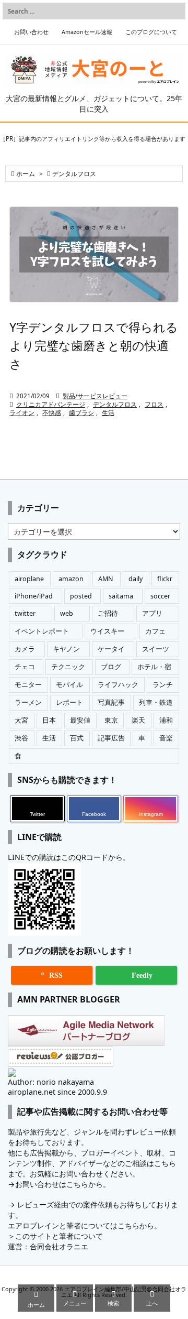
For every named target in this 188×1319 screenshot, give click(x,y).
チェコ (25, 666)
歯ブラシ (81, 413)
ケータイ (111, 649)
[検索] (175, 11)
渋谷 (21, 738)
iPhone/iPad (34, 596)
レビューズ (35, 1204)
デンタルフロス (115, 404)
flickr (164, 578)
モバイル (69, 684)
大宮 (21, 720)
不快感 (51, 413)
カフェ (155, 631)
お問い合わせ (31, 32)
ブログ (111, 666)
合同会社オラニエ (59, 1246)
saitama (121, 596)
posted (81, 596)
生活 (108, 413)
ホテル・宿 (154, 666)
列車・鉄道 (156, 702)
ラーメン (28, 702)
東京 (111, 720)
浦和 (166, 720)
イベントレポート (42, 631)
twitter (25, 613)
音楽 (166, 738)
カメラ (25, 649)
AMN (105, 578)
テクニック (68, 666)
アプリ (152, 613)
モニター (28, 684)
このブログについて (151, 32)
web (66, 613)
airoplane (29, 578)
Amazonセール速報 (87, 32)
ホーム (25, 174)
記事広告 (111, 738)
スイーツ (155, 649)
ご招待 (108, 613)
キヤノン (66, 649)
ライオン (21, 413)
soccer (160, 596)
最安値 (80, 720)
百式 (77, 738)
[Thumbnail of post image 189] (94, 254)
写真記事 (111, 702)
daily (135, 578)
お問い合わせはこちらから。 (62, 1184)
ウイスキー (107, 631)
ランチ (162, 684)
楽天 (138, 720)
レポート (69, 702)
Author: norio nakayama (51, 1082)
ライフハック (118, 684)
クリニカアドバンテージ (50, 404)
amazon (71, 578)
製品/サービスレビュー (95, 396)
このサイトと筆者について (59, 1236)
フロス (154, 404)
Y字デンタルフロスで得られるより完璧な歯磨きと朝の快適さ (93, 345)
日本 (49, 720)
